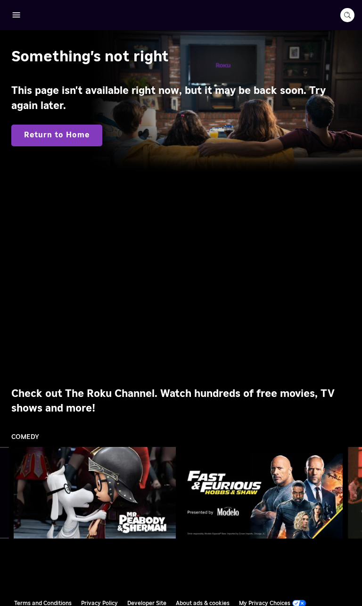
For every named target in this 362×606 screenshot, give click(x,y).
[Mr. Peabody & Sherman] (95, 492)
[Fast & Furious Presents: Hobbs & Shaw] (262, 492)
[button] (96, 492)
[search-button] (347, 15)
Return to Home (57, 135)
